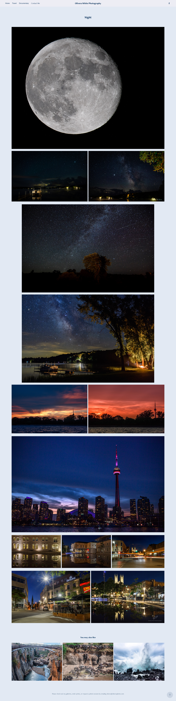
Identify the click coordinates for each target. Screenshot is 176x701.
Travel (14, 3)
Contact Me (35, 3)
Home (7, 3)
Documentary (24, 3)
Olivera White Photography (88, 3)
